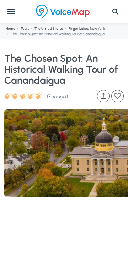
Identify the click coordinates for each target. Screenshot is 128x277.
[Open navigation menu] (11, 11)
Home (10, 28)
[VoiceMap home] (63, 12)
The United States (48, 28)
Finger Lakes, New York (87, 28)
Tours (25, 28)
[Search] (115, 12)
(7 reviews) (57, 96)
